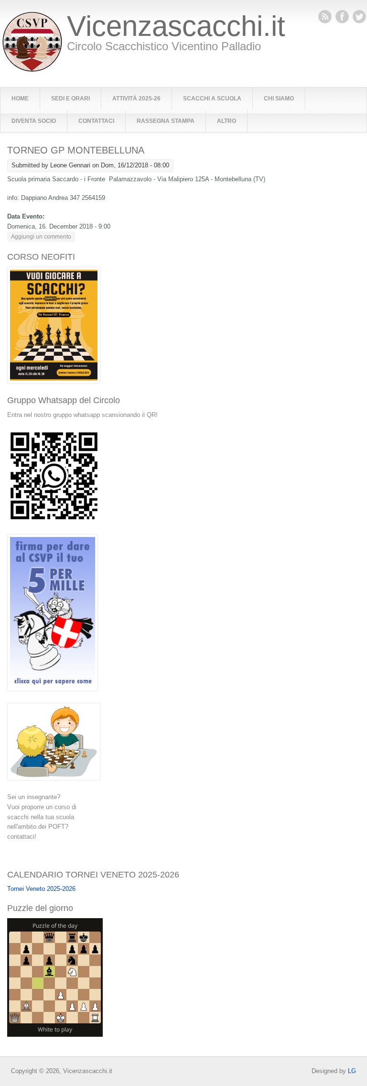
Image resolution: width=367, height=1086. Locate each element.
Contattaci (96, 121)
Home (20, 98)
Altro (226, 121)
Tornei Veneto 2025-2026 (41, 888)
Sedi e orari (70, 98)
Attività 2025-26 (136, 98)
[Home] (32, 69)
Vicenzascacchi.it (176, 26)
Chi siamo (279, 98)
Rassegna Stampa (165, 121)
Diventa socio (33, 121)
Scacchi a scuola (212, 98)
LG (352, 1071)
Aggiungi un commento (41, 236)
